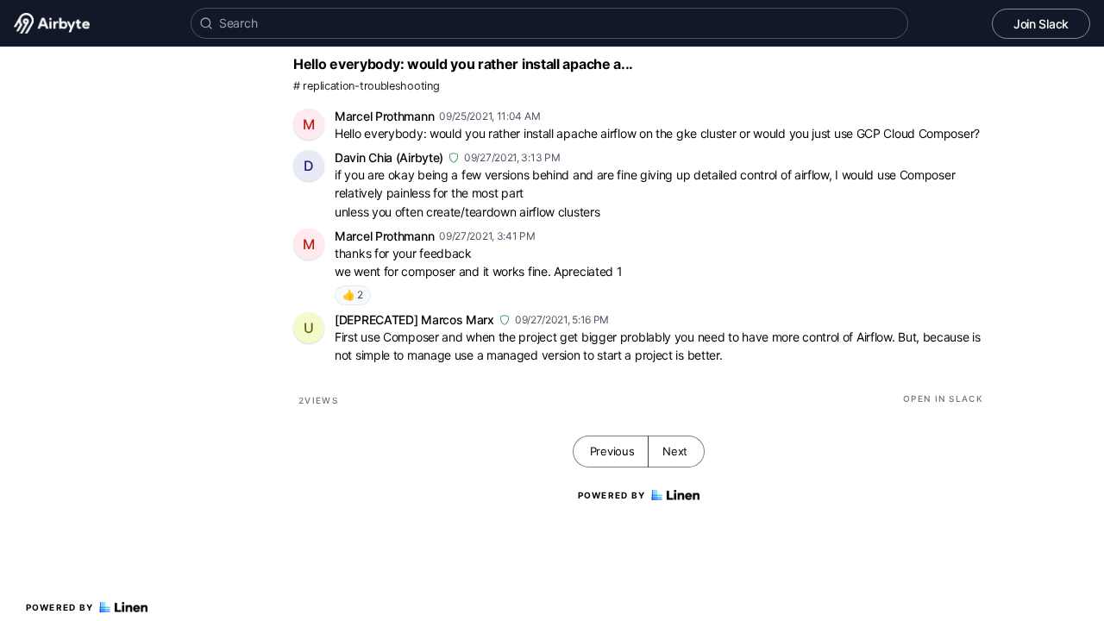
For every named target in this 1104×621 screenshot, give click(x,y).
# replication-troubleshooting (366, 85)
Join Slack (1041, 23)
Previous (612, 451)
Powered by (60, 607)
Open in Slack (943, 398)
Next (674, 451)
